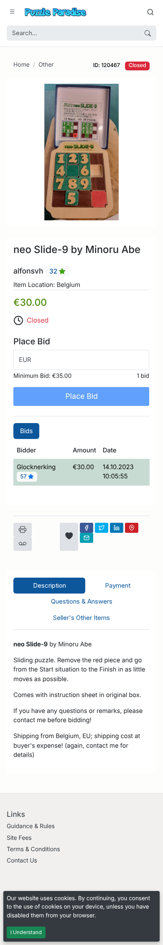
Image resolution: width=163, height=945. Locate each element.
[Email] (86, 538)
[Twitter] (101, 528)
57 (24, 476)
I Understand (26, 932)
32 (54, 271)
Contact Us (22, 860)
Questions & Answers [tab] (81, 601)
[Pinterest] (131, 528)
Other (46, 64)
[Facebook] (86, 528)
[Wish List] (69, 537)
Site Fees (19, 838)
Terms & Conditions (33, 849)
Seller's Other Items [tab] (81, 618)
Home (21, 64)
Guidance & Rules (31, 826)
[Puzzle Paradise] (55, 12)
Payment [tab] (117, 585)
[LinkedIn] (116, 528)
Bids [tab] (26, 431)
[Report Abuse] (22, 544)
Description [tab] (49, 585)
